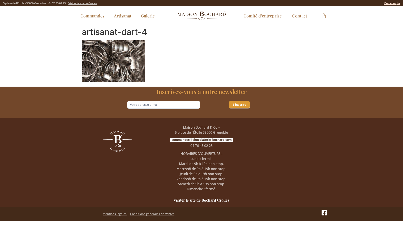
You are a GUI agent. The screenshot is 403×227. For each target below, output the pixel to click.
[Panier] (323, 15)
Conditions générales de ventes (152, 214)
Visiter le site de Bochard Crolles (201, 200)
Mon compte (392, 3)
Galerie (148, 15)
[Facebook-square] (324, 213)
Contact (299, 15)
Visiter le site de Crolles (82, 3)
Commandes (92, 15)
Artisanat (122, 15)
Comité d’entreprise (262, 15)
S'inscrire (239, 104)
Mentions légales (115, 214)
